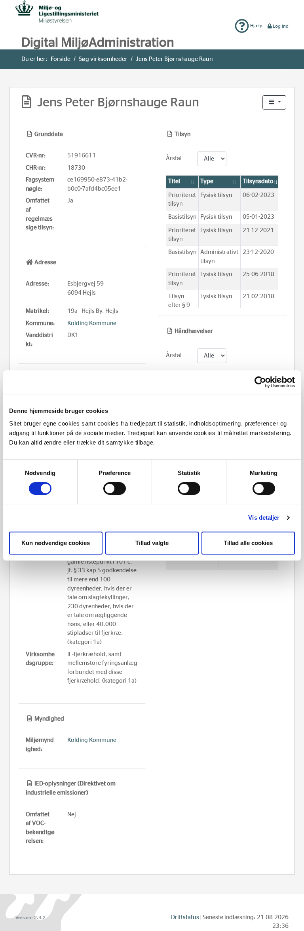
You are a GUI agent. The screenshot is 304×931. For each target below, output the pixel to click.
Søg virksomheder (103, 59)
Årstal (174, 158)
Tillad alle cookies (248, 542)
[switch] (114, 488)
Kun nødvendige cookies (55, 542)
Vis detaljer (263, 517)
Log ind (281, 26)
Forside (60, 59)
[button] (274, 102)
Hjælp (255, 25)
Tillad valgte (152, 542)
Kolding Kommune (91, 323)
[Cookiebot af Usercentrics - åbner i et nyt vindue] (260, 382)
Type (206, 181)
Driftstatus (185, 917)
